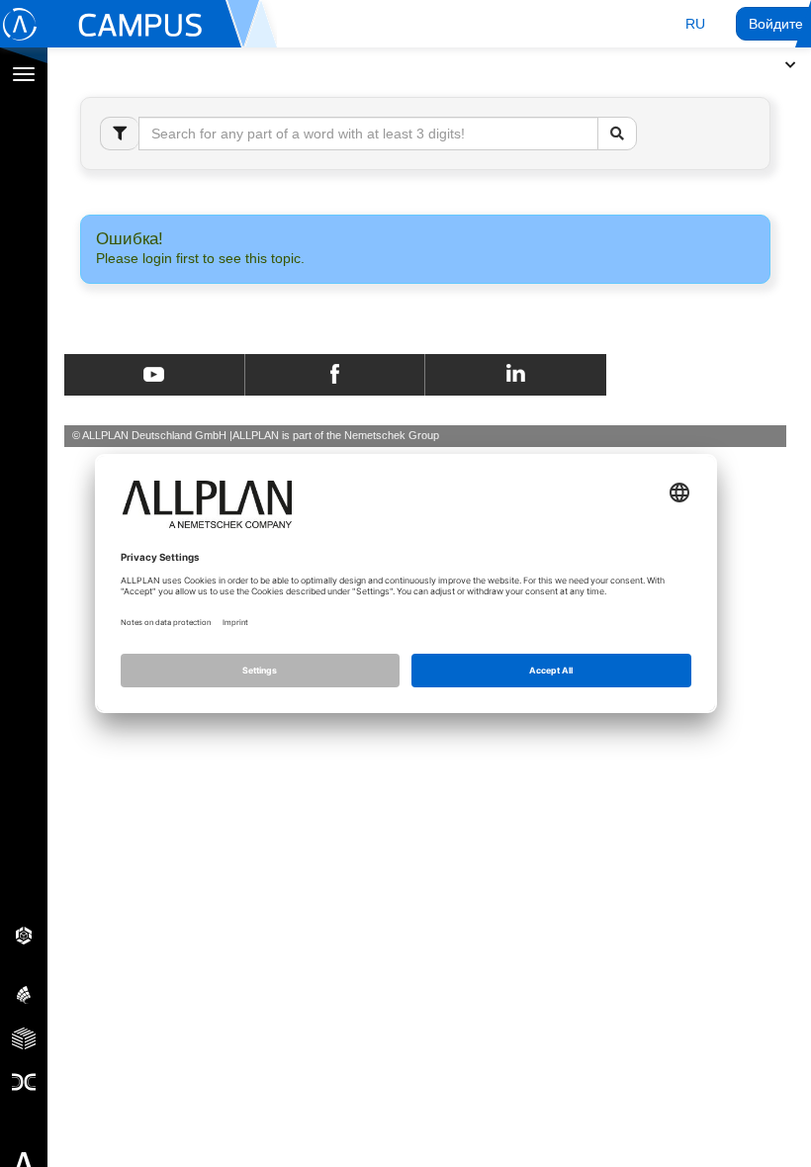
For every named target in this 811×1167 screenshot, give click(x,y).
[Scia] (24, 994)
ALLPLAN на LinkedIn (515, 375)
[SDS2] (24, 935)
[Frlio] (24, 1037)
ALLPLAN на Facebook (334, 375)
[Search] (617, 133)
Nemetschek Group (391, 435)
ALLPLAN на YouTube (153, 375)
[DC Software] (24, 1081)
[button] (695, 23)
